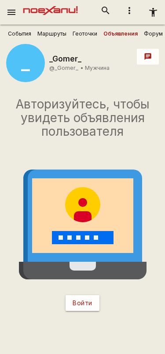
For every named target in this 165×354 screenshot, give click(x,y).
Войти (82, 303)
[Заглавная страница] (50, 6)
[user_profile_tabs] (19, 33)
